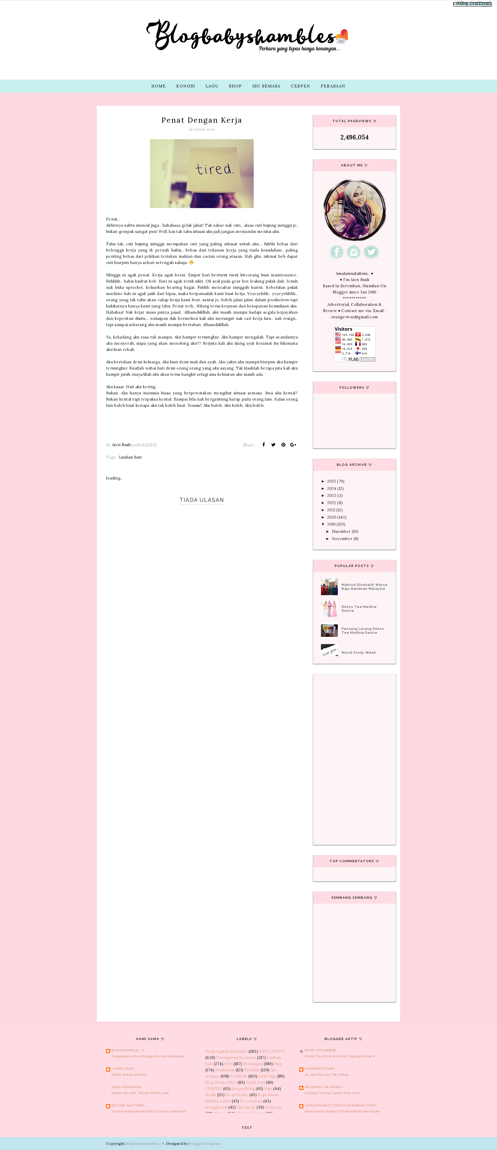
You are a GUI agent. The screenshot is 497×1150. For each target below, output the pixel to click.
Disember (341, 531)
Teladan (252, 1069)
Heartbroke (236, 1094)
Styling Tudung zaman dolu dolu (332, 1093)
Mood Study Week (359, 652)
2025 (331, 481)
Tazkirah (238, 1076)
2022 (331, 502)
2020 (331, 517)
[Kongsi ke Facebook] (263, 445)
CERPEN (300, 86)
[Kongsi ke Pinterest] (283, 445)
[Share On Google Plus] (293, 445)
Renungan (253, 1063)
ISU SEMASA (266, 86)
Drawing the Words (324, 1087)
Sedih (210, 1094)
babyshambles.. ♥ (128, 1050)
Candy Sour (123, 1069)
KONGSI (185, 86)
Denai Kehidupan (127, 1087)
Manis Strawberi (321, 1050)
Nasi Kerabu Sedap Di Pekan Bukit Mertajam (342, 1111)
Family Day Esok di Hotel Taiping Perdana (340, 1056)
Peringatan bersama (236, 1057)
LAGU (212, 86)
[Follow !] (461, 6)
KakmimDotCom (319, 1069)
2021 (331, 509)
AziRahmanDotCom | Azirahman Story (341, 1105)
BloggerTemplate (205, 1143)
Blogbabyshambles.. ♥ (145, 1143)
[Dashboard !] (479, 6)
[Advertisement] (202, 680)
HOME (158, 86)
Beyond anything (128, 1105)
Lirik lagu (267, 1076)
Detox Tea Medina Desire (359, 609)
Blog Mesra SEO (220, 1082)
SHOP (235, 86)
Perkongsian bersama (226, 1051)
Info (228, 1063)
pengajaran (216, 1107)
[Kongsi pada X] (273, 445)
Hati (268, 1088)
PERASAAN (333, 86)
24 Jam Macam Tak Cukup (327, 1075)
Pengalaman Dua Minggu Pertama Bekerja (148, 1056)
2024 (331, 488)
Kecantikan (251, 1101)
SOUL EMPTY (272, 1051)
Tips (278, 1063)
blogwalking (243, 1088)
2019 (331, 524)
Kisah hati (255, 1082)
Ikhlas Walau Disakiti (129, 1075)
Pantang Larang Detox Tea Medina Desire (363, 631)
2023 (331, 495)
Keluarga (273, 1107)
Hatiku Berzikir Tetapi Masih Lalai (140, 1093)
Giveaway (246, 1107)
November (342, 538)
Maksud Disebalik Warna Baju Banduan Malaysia (365, 587)
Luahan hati (130, 457)
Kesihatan (225, 1069)
